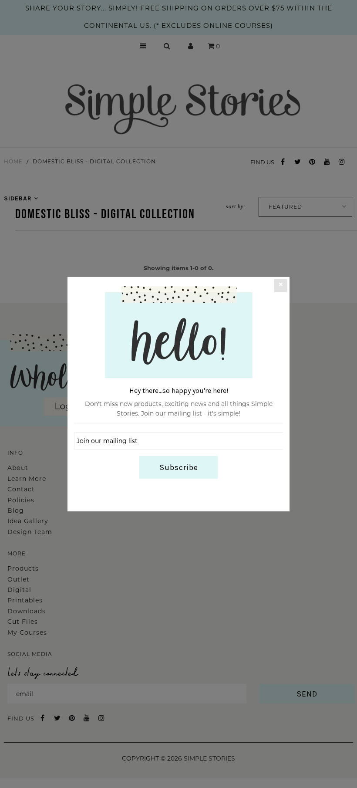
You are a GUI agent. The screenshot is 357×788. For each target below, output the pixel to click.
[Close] (280, 285)
